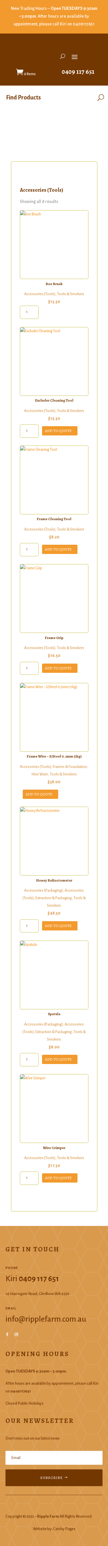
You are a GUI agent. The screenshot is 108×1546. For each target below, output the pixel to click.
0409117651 (83, 24)
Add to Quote (58, 430)
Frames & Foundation (70, 767)
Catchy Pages (64, 1529)
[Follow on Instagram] (16, 1334)
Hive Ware (39, 774)
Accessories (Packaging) (43, 891)
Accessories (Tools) (39, 294)
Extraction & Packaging (53, 898)
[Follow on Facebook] (7, 1334)
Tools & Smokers (70, 294)
